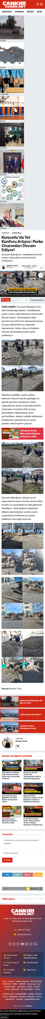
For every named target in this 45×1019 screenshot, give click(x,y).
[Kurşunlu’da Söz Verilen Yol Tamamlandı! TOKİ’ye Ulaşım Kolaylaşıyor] (33, 765)
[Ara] (38, 4)
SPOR (39, 12)
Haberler (5, 233)
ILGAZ (5, 997)
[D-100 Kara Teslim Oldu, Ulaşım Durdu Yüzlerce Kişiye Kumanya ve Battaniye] (33, 812)
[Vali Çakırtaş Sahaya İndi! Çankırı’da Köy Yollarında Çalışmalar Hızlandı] (11, 765)
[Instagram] (18, 944)
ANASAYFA (7, 12)
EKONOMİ (7, 984)
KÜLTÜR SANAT (10, 987)
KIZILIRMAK (13, 997)
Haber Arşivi (31, 970)
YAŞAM (37, 989)
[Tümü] (42, 899)
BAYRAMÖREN (21, 994)
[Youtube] (22, 944)
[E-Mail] (18, 746)
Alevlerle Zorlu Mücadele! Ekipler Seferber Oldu (9, 821)
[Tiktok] (27, 944)
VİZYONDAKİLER (26, 989)
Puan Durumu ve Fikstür (11, 964)
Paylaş (7, 300)
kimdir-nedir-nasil (34, 984)
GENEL (14, 984)
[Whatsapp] (31, 944)
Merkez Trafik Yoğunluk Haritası (30, 956)
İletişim (11, 981)
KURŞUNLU (16, 233)
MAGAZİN (21, 987)
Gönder (7, 860)
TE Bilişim (28, 1006)
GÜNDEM (19, 12)
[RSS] (35, 944)
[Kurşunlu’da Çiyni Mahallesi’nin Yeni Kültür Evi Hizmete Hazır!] (11, 788)
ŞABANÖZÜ (10, 999)
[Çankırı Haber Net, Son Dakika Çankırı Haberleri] (14, 4)
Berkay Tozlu (21, 741)
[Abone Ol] (37, 300)
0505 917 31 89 (24, 930)
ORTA (39, 997)
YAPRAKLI (19, 999)
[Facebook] (10, 944)
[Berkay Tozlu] (8, 743)
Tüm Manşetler (32, 962)
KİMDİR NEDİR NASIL (32, 999)
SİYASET (30, 12)
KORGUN (22, 997)
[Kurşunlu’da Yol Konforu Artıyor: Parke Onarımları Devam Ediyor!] (22, 284)
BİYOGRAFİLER (36, 981)
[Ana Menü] (41, 4)
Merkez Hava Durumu (10, 956)
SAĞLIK (29, 987)
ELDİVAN (38, 994)
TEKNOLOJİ (15, 989)
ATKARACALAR (8, 994)
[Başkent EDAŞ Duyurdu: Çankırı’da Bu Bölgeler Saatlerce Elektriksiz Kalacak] (33, 788)
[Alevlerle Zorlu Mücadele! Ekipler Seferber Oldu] (11, 812)
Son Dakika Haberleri (9, 971)
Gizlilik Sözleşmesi (22, 981)
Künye (4, 981)
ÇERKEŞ (31, 994)
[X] (14, 944)
